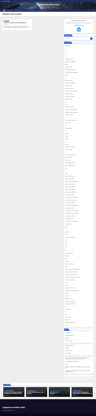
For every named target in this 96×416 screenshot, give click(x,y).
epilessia (66, 138)
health (66, 173)
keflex (66, 234)
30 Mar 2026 (7, 395)
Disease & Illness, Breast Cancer (71, 120)
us (65, 311)
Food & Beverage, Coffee (69, 162)
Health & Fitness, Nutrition (70, 189)
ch (65, 101)
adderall (66, 64)
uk (65, 306)
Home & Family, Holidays (69, 194)
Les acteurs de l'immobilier (70, 237)
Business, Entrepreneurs (69, 88)
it (65, 229)
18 (65, 51)
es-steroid (67, 144)
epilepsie (67, 136)
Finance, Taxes (68, 160)
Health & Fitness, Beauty (69, 176)
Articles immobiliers (68, 67)
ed (65, 125)
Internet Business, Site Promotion (71, 221)
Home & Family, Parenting (70, 202)
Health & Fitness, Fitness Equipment (71, 181)
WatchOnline (67, 319)
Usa (66, 314)
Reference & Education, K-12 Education (72, 277)
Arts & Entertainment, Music (70, 69)
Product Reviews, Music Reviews (71, 271)
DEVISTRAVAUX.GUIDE (78, 25)
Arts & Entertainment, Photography (71, 72)
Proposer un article (42, 10)
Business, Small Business (70, 96)
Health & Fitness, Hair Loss (70, 184)
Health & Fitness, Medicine (70, 186)
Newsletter (9, 10)
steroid (66, 293)
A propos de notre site (69, 59)
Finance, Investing (68, 157)
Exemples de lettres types (70, 146)
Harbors (66, 364)
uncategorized (67, 309)
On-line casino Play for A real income (72, 361)
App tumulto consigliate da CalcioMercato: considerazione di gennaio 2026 (82, 393)
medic (66, 242)
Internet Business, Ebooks (70, 208)
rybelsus (66, 285)
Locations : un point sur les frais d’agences (15, 22)
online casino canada (69, 253)
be (65, 77)
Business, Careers (68, 85)
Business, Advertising (69, 80)
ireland (66, 226)
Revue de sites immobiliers (70, 279)
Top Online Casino (68, 298)
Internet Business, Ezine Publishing (71, 210)
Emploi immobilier (68, 128)
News (66, 245)
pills (66, 258)
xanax (66, 325)
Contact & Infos (31, 10)
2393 (66, 53)
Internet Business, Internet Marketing (71, 213)
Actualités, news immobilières (70, 61)
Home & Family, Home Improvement (71, 197)
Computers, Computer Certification (71, 112)
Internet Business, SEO (69, 218)
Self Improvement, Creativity (70, 287)
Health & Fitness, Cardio (69, 178)
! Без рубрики (67, 45)
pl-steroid (67, 261)
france (66, 168)
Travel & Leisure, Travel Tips (70, 303)
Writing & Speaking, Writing (70, 322)
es (65, 141)
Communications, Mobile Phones (71, 109)
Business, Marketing (69, 93)
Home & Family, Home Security (71, 200)
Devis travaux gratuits (20, 10)
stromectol (67, 295)
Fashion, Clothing (68, 149)
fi (65, 152)
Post (66, 266)
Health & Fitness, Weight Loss (70, 192)
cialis (66, 104)
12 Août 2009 (6, 24)
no (65, 250)
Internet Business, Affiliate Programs (71, 205)
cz (65, 117)
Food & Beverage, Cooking (70, 165)
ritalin (66, 282)
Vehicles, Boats (68, 317)
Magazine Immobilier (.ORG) (48, 5)
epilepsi (66, 133)
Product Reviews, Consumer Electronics (72, 269)
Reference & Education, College (71, 274)
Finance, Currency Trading (70, 154)
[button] (92, 10)
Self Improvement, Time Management (72, 290)
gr (65, 170)
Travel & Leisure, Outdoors (70, 301)
